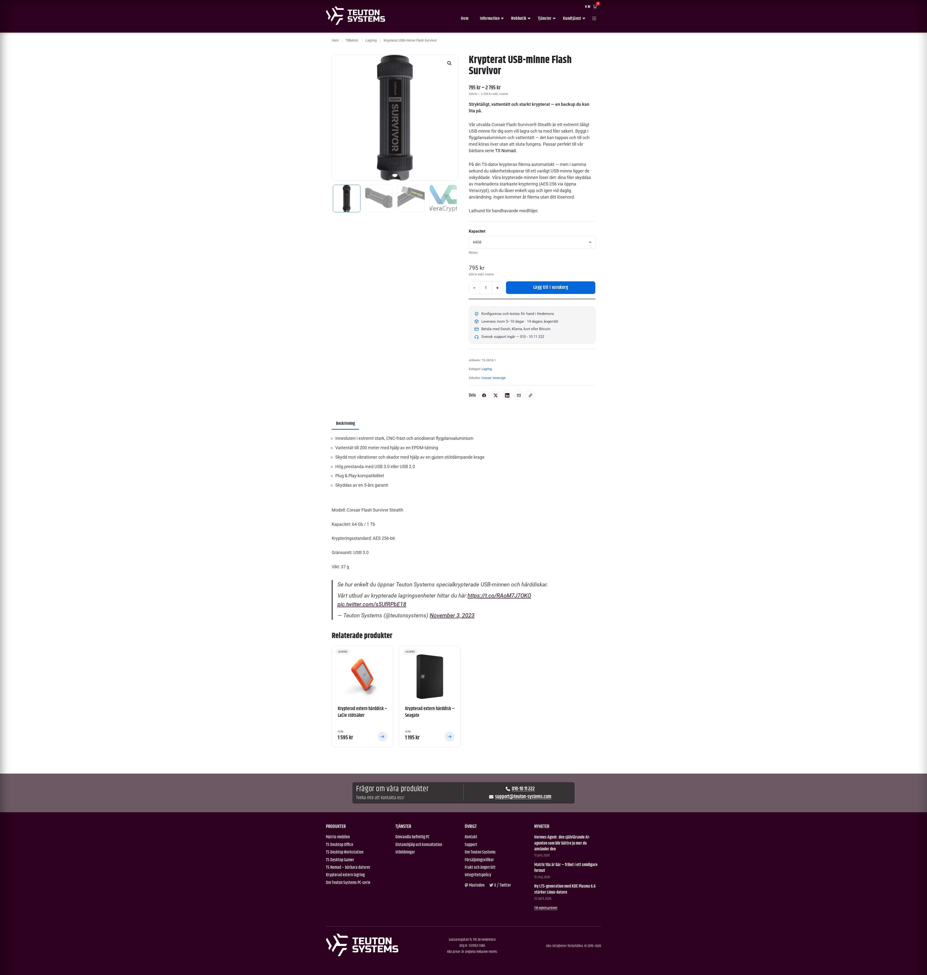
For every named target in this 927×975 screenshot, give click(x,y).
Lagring (371, 40)
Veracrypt (499, 378)
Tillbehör (351, 40)
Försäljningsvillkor (479, 860)
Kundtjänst (572, 18)
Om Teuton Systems (480, 852)
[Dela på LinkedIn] (507, 395)
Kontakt (471, 837)
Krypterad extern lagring (345, 875)
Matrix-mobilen (338, 837)
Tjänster (545, 18)
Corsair (486, 378)
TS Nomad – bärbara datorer (348, 867)
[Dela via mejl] (519, 395)
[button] (449, 63)
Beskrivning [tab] (345, 423)
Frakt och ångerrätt (480, 867)
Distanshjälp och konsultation (418, 844)
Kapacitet (477, 231)
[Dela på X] (495, 395)
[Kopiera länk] (530, 395)
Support (471, 844)
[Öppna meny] (594, 19)
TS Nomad (505, 150)
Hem (464, 18)
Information (489, 18)
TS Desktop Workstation (344, 852)
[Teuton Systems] (355, 15)
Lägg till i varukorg (550, 287)
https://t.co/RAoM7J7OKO (499, 595)
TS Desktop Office (339, 844)
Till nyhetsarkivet (545, 908)
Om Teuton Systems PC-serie (348, 882)
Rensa (473, 252)
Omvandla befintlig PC (412, 837)
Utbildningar (405, 852)
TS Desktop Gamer (340, 860)
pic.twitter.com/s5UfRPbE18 (371, 604)
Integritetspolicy (478, 875)
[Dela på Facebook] (484, 395)
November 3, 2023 (452, 615)
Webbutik (519, 18)
